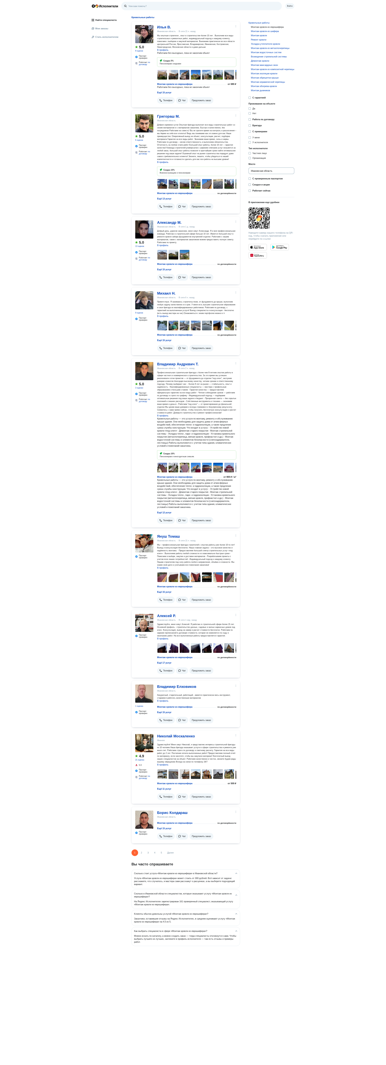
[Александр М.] (144, 229)
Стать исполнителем (106, 37)
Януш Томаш (168, 536)
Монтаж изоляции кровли (264, 73)
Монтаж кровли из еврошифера (174, 84)
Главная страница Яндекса (93, 6)
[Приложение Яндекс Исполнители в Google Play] (280, 247)
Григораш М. (168, 116)
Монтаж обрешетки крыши (264, 77)
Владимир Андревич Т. (178, 364)
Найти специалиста (106, 20)
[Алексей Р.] (144, 623)
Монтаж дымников (260, 90)
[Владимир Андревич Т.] (144, 371)
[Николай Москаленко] (144, 743)
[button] (166, 100)
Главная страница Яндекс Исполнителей (105, 6)
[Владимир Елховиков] (144, 694)
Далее (170, 852)
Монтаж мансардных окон (264, 65)
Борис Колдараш (172, 813)
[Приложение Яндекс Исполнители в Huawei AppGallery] (257, 255)
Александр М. (169, 222)
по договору (144, 63)
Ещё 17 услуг (164, 662)
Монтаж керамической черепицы (268, 82)
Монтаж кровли (259, 35)
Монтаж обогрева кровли (264, 86)
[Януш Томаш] (144, 543)
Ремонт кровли (258, 39)
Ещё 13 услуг (164, 198)
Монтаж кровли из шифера (265, 31)
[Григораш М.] (144, 123)
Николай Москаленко (176, 736)
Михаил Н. (166, 293)
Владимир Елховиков (176, 687)
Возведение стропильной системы (269, 56)
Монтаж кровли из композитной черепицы (272, 69)
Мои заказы (101, 28)
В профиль (162, 50)
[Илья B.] (144, 34)
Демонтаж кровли (260, 60)
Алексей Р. (166, 616)
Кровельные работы (259, 22)
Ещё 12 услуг (164, 512)
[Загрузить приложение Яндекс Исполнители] (271, 218)
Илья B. (164, 27)
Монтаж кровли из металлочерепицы (270, 48)
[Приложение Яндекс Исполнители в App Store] (257, 247)
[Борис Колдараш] (144, 820)
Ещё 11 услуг (164, 789)
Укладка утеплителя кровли (265, 44)
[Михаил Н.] (144, 300)
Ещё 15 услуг (164, 92)
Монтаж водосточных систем (266, 52)
